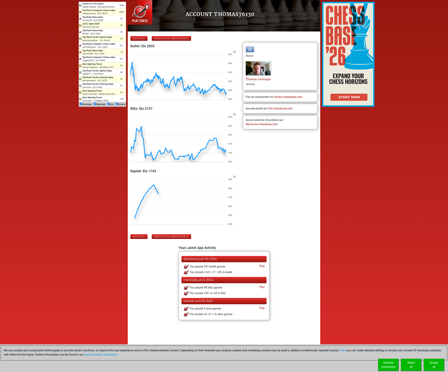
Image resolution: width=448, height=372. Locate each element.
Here (343, 350)
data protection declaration (101, 354)
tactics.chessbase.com (288, 97)
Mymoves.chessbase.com (262, 124)
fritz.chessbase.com (280, 108)
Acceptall (434, 364)
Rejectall (411, 364)
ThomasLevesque (258, 79)
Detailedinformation (388, 364)
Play (262, 266)
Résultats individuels (171, 38)
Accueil (139, 38)
